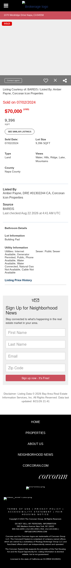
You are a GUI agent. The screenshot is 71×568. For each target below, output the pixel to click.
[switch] (46, 80)
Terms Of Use (19, 509)
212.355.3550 (32, 529)
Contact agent (13, 80)
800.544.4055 (18, 529)
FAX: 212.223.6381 (49, 529)
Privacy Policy (48, 509)
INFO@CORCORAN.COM (36, 532)
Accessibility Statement (30, 512)
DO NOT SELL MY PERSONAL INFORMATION (35, 524)
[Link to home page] (35, 5)
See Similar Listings (19, 131)
